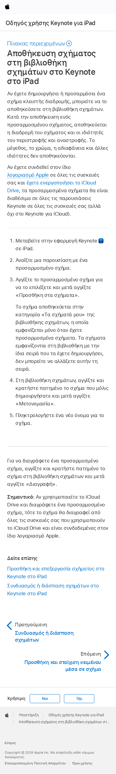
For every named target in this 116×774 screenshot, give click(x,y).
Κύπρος (10, 743)
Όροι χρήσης (82, 763)
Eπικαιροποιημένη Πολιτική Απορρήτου (35, 763)
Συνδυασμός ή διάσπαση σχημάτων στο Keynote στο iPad (53, 589)
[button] (39, 43)
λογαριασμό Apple (27, 175)
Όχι (79, 699)
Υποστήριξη (29, 715)
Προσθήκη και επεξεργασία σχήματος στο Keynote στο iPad (55, 572)
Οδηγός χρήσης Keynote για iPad (50, 23)
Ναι (45, 699)
